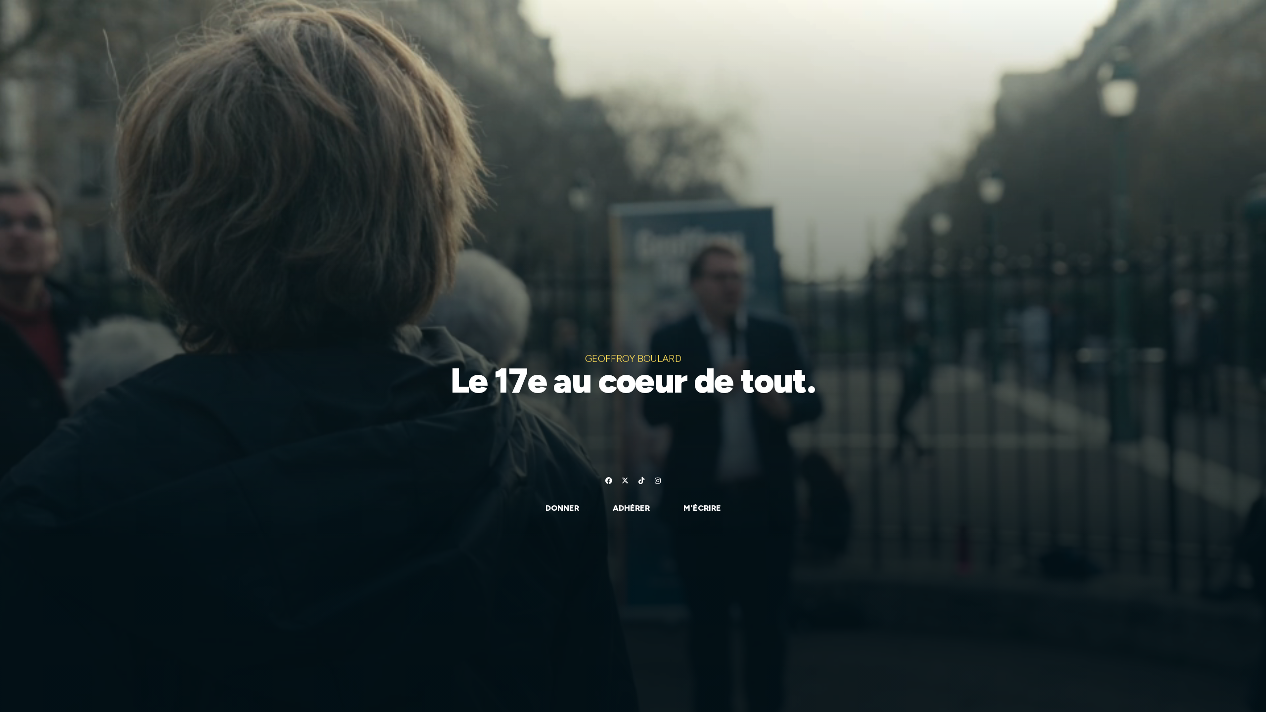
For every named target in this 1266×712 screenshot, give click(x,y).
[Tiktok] (641, 481)
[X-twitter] (625, 481)
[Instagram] (658, 481)
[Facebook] (609, 481)
